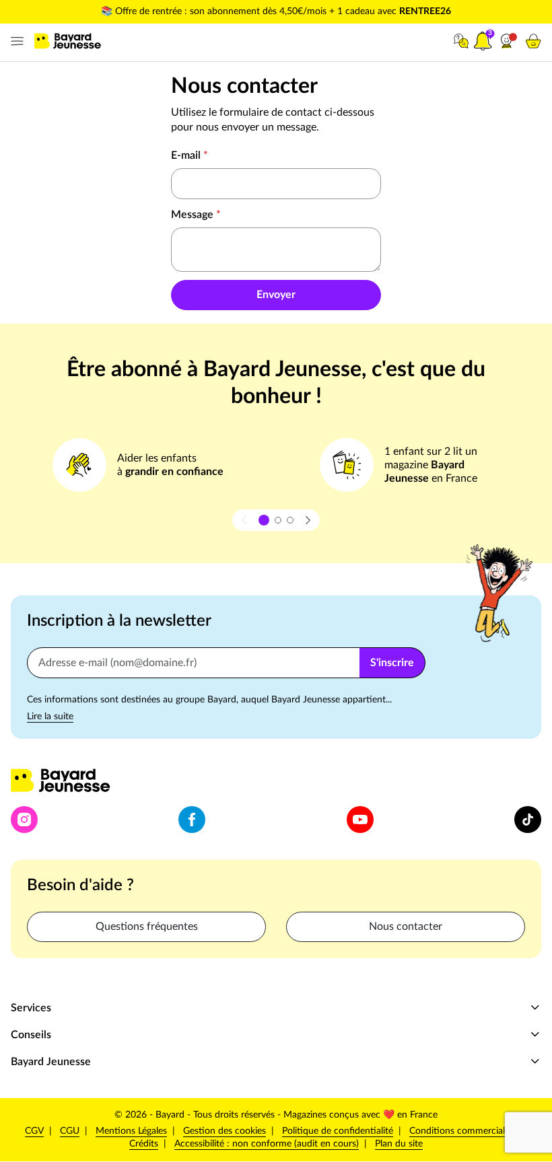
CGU (69, 1131)
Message (196, 214)
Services (31, 1008)
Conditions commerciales (461, 1131)
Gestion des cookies (224, 1131)
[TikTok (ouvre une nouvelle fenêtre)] (527, 819)
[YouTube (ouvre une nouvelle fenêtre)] (360, 819)
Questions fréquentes (147, 926)
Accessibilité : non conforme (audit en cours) (266, 1144)
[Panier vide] (533, 41)
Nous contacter (405, 926)
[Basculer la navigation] (14, 41)
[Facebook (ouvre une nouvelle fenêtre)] (191, 819)
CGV (34, 1131)
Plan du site (399, 1144)
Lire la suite (50, 716)
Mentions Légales (131, 1131)
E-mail (189, 155)
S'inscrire (392, 662)
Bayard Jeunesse (51, 1061)
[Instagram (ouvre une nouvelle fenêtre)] (24, 819)
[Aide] (461, 41)
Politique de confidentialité (337, 1131)
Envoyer (276, 294)
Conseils (31, 1034)
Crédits (143, 1144)
